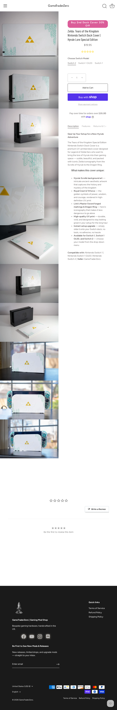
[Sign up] (57, 664)
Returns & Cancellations (104, 126)
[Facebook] (23, 636)
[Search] (104, 6)
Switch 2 (72, 63)
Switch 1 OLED (85, 63)
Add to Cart (87, 87)
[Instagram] (40, 636)
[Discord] (48, 636)
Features (86, 126)
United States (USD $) (21, 686)
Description (73, 126)
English (15, 692)
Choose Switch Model (78, 58)
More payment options (88, 104)
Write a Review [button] (98, 509)
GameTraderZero (58, 6)
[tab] (75, 126)
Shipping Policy (96, 616)
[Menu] (5, 5)
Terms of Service (97, 608)
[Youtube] (32, 636)
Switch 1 (99, 63)
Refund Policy (95, 612)
